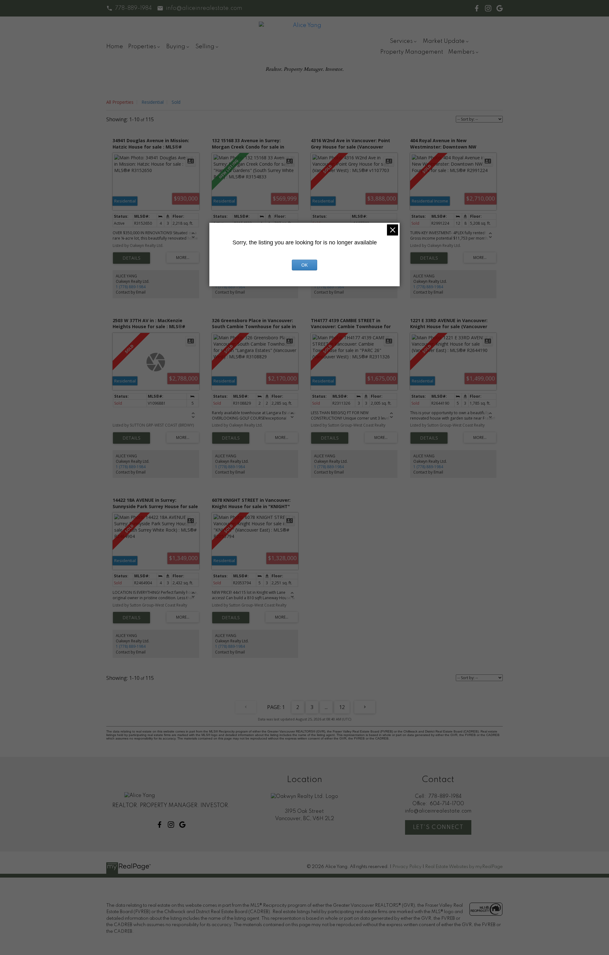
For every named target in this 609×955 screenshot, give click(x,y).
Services (401, 41)
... (326, 707)
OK (304, 265)
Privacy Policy (407, 867)
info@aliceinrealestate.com (204, 8)
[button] (129, 8)
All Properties (120, 102)
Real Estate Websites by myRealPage (464, 867)
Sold (176, 102)
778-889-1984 (133, 8)
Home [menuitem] (114, 47)
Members (461, 52)
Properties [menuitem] (142, 47)
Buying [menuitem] (175, 47)
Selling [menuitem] (204, 47)
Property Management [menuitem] (411, 52)
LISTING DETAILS (131, 258)
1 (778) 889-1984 (131, 286)
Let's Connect (438, 827)
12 (342, 707)
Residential (152, 102)
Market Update (444, 41)
